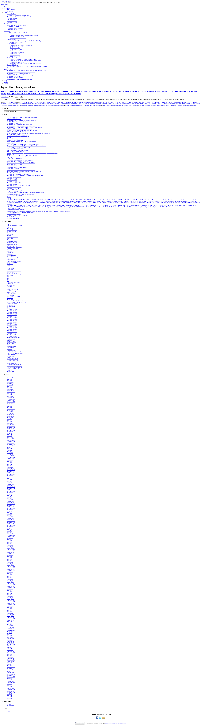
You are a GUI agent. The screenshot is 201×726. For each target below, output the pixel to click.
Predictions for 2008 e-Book (14, 177)
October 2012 (10, 552)
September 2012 (11, 553)
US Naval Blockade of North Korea (122, 105)
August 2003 (10, 669)
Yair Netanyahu (178, 105)
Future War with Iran (12, 262)
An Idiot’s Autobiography (13, 134)
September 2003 (11, 668)
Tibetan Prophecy (11, 356)
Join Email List (10, 154)
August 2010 (10, 589)
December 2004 (11, 658)
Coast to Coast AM (110, 102)
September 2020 (11, 430)
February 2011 (10, 580)
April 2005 (9, 655)
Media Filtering (11, 285)
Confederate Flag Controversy (14, 247)
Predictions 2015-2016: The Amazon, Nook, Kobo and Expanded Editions (25, 175)
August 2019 (10, 446)
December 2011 (11, 566)
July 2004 (9, 662)
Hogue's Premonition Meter (14, 271)
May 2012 (9, 559)
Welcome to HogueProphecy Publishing (17, 32)
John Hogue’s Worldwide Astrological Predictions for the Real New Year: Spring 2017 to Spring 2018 (32, 153)
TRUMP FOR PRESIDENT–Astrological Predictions (20, 212)
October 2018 (10, 458)
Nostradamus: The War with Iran (18, 38)
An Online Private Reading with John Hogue (18, 136)
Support (6, 67)
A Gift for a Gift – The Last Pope (15, 77)
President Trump (11, 339)
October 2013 (10, 536)
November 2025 (11, 383)
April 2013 (9, 543)
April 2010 (9, 594)
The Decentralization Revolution (15, 351)
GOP (8, 103)
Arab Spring (10, 234)
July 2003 (9, 671)
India (8, 276)
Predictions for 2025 (12, 336)
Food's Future (10, 258)
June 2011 (9, 575)
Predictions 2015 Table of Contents (15, 172)
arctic (24, 102)
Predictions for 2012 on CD (17, 49)
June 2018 (9, 463)
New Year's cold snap (117, 103)
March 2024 (10, 396)
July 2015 (9, 511)
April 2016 (9, 498)
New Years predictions (128, 103)
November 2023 (11, 399)
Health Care (10, 269)
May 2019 (9, 450)
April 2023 (9, 407)
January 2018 (10, 468)
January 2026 (10, 382)
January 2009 (10, 616)
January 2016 (10, 502)
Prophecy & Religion (12, 39)
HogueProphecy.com (6, 1)
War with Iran (10, 371)
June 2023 (9, 406)
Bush (76, 102)
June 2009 (9, 609)
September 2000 (11, 692)
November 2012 (11, 550)
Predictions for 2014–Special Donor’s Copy (18, 15)
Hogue (27, 103)
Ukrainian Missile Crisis (13, 360)
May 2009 (9, 610)
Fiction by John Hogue (12, 65)
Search (6, 108)
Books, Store (7, 31)
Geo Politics (10, 264)
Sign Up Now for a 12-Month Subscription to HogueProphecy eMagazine (25, 192)
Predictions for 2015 (12, 320)
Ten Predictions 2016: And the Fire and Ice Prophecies (20, 194)
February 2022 (10, 413)
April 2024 (9, 394)
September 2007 (11, 630)
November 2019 (11, 441)
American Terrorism (12, 230)
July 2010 (9, 590)
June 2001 (9, 684)
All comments (10, 705)
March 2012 (10, 562)
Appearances (10, 11)
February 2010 (10, 597)
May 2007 (9, 634)
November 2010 (11, 584)
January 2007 (10, 640)
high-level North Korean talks (17, 103)
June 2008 (9, 621)
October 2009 (10, 603)
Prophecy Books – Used (13, 58)
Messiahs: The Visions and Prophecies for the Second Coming (25, 41)
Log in (8, 711)
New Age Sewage (11, 293)
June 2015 (9, 512)
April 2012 (9, 560)
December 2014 (11, 521)
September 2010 (11, 587)
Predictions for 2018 (10, 102)
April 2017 (9, 481)
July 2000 (9, 694)
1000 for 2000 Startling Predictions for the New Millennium (25, 59)
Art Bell (34, 102)
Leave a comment (191, 105)
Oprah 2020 (188, 103)
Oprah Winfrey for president (8, 105)
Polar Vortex (18, 105)
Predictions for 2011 (15, 50)
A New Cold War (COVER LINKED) (16, 131)
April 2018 (9, 465)
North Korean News (158, 103)
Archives (6, 80)
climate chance (82, 102)
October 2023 (10, 400)
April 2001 (9, 686)
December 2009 (11, 600)
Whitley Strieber (170, 105)
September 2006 (11, 644)
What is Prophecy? (11, 14)
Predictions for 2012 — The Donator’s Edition (18, 185)
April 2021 (9, 421)
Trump (103, 105)
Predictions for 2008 (12, 22)
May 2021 (9, 420)
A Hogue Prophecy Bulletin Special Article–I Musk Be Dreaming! (23, 130)
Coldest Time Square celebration (130, 102)
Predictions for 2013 (12, 317)
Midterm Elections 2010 (13, 289)
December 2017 (11, 470)
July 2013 (9, 539)
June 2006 (9, 647)
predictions (30, 105)
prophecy (36, 105)
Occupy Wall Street (12, 303)
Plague (8, 308)
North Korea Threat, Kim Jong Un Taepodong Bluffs (20, 160)
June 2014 (9, 529)
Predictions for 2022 (12, 330)
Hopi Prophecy (10, 272)
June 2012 (9, 557)
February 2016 (10, 501)
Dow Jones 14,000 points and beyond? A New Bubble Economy (23, 144)
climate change (90, 102)
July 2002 (9, 678)
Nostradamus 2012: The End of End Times (17, 25)
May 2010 (9, 593)
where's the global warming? (158, 105)
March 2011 (10, 579)
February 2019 (10, 454)
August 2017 (10, 475)
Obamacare (178, 103)
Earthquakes (10, 249)
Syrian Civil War (11, 347)
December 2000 (11, 688)
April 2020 (9, 436)
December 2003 (11, 667)
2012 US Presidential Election (14, 225)
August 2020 (10, 431)
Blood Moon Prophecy (12, 241)
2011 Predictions (11, 19)
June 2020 (9, 434)
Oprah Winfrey (196, 103)
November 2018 (11, 457)
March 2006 (10, 650)
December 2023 (11, 397)
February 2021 (10, 424)
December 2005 (11, 651)
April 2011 (9, 577)
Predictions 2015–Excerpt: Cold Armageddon (18, 174)
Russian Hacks (10, 343)
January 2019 (10, 455)
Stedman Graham (69, 105)
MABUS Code (10, 283)
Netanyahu (94, 103)
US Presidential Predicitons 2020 (15, 367)
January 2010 (10, 599)
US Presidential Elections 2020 (14, 366)
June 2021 (9, 419)
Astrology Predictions (12, 237)
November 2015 (11, 505)
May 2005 (9, 654)
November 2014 (11, 522)
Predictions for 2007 (12, 310)
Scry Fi (9, 344)
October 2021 (10, 416)
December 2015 (11, 504)
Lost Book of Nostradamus (13, 282)
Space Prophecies (11, 346)
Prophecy (9, 340)
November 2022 (11, 409)
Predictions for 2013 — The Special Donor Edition (19, 16)
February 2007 (10, 638)
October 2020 (10, 429)
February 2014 (10, 533)
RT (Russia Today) (11, 342)
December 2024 (11, 392)
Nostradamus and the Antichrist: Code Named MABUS (24, 35)
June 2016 (9, 495)
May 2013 (9, 542)
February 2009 (10, 614)
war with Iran (135, 105)
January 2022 (10, 414)
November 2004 (11, 660)
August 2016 (10, 492)
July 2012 (9, 556)
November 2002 (11, 675)
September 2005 (11, 652)
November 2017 (11, 471)
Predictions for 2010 (15, 53)
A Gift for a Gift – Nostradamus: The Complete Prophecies (21, 75)
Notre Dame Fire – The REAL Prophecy (17, 302)
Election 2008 (10, 252)
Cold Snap (118, 102)
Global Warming (11, 268)
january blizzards (42, 103)
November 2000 (11, 689)
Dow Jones (157, 102)
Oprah (183, 103)
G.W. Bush (183, 102)
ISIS (33, 103)
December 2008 (11, 617)
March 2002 (10, 679)
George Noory (190, 102)
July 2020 (9, 433)
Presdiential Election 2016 (13, 337)
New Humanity (11, 295)
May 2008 (9, 623)
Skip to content (4, 4)
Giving (8, 265)
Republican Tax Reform (45, 105)
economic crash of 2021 (166, 102)
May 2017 (9, 480)
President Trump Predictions (14, 191)
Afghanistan (10, 228)
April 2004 (9, 665)
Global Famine (10, 266)
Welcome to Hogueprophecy (14, 214)
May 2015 (9, 514)
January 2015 (10, 519)
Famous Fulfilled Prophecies (14, 257)
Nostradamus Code (11, 299)
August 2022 (10, 410)
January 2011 (10, 582)
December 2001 (11, 682)
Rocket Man (54, 105)
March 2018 (10, 467)
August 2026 (10, 377)
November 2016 (11, 488)
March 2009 (10, 613)
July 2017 (9, 477)
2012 (8, 224)
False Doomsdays (11, 255)
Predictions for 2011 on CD (17, 52)
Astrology (39, 102)
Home (5, 6)
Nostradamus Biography (13, 26)
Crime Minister (142, 102)
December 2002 (11, 674)
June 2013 (9, 540)
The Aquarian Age (11, 350)
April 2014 (9, 532)
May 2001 (9, 685)
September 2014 (11, 525)
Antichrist (9, 232)
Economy (9, 251)
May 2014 (9, 531)
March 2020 (10, 437)
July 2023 (9, 404)
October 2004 (10, 661)
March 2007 (10, 637)
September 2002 (11, 677)
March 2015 (10, 516)
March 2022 (10, 411)
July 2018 (9, 461)
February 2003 (10, 672)
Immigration (10, 275)
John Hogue (7, 8)
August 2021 (10, 417)
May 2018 (9, 464)
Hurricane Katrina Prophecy (14, 274)
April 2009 (9, 611)
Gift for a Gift (7, 69)
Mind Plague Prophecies (13, 291)
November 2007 (11, 628)
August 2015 (10, 509)
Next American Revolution (13, 296)
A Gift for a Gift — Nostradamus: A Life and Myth (19, 79)
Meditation (9, 286)
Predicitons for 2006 (12, 309)
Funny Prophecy (11, 259)
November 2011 (11, 567)
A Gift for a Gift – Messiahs (14, 76)
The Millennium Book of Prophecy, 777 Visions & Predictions (25, 63)
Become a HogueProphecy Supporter (16, 138)
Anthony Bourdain (11, 231)
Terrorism (9, 349)
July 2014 (9, 528)
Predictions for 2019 (12, 326)
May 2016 (9, 497)
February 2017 (10, 484)
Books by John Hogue (12, 242)
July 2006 (9, 645)
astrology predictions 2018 (60, 102)
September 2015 (11, 508)
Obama (173, 103)
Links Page (9, 157)
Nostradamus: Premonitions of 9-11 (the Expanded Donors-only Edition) (25, 171)
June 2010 (9, 592)
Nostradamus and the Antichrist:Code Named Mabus (15, 28)
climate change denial (99, 102)
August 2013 (10, 538)
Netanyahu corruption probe (104, 103)
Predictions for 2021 (12, 329)
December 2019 (11, 440)
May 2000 (9, 696)
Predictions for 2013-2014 (16, 46)
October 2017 (10, 472)
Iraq (8, 279)
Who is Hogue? (11, 9)
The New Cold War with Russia (15, 353)
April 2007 (9, 635)
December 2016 (11, 487)
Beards (8, 240)
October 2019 (10, 443)
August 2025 (10, 385)
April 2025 (9, 387)
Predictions (6, 12)
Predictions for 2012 (12, 18)
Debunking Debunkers (12, 248)
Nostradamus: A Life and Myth (17, 36)
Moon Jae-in (87, 103)
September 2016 (11, 491)
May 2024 (9, 393)
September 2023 (11, 402)
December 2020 (11, 426)
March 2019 (10, 453)
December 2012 (11, 549)
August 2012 (10, 555)
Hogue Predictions (11, 43)
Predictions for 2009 (12, 21)
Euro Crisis (9, 254)
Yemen (184, 105)
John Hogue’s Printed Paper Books (15, 151)
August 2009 (10, 606)
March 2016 (10, 499)
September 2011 (11, 570)
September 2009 (11, 604)
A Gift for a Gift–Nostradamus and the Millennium (19, 129)
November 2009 (11, 601)
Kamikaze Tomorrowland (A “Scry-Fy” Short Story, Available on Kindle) (28, 66)
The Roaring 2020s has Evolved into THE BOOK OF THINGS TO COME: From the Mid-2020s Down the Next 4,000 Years (38, 211)
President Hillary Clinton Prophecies (16, 189)
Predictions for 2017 (12, 323)
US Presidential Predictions (13, 368)
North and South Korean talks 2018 (144, 103)
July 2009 (9, 607)
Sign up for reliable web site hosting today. (115, 723)
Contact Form (10, 143)
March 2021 (10, 423)
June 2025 (9, 386)
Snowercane (61, 105)
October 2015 (10, 506)
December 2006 (11, 641)
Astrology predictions (47, 102)
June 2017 (9, 478)
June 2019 (9, 448)
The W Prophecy (11, 354)
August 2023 (10, 403)
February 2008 (10, 627)
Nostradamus (7, 23)
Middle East (81, 103)
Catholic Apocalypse (12, 244)
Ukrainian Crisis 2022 (12, 359)
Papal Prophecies (11, 306)
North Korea (10, 298)
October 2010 (10, 586)
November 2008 (11, 618)
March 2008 (10, 626)
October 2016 (10, 489)
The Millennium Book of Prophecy (15, 209)
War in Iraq (9, 370)
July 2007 (9, 633)
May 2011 (9, 576)
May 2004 (9, 664)
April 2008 (9, 624)
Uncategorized (10, 361)
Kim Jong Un (57, 103)
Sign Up (6, 82)
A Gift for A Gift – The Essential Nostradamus (18, 73)
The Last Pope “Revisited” (16, 42)
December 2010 (11, 583)
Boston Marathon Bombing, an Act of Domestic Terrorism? (21, 141)
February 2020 (10, 438)
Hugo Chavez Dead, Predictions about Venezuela (19, 147)
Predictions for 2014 (12, 319)
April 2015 (9, 515)
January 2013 (10, 548)
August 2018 (10, 460)
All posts (9, 704)
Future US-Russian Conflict (14, 261)
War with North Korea (144, 105)
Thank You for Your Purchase (14, 195)
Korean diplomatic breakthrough (69, 103)
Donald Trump (150, 102)
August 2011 (10, 572)
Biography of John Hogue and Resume (16, 140)
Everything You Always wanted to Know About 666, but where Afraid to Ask (26, 146)
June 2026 (9, 379)
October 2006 (10, 643)
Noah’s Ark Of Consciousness (14, 158)
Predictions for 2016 (12, 322)
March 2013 (10, 545)
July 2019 (9, 447)
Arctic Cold (29, 102)
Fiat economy (176, 102)
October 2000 (10, 691)
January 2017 (10, 485)
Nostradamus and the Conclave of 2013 (17, 167)
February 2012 (10, 563)
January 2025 (10, 390)
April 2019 (9, 451)
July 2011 (9, 573)
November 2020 (11, 427)
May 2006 (9, 648)
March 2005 (10, 657)
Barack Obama (71, 102)
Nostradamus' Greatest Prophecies (15, 300)
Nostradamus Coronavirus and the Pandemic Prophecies (21, 170)
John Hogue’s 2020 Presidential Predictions (17, 150)
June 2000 (9, 695)
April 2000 (9, 698)
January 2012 (10, 565)
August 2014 (10, 526)
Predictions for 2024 (12, 334)
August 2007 (10, 631)
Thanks (9, 197)
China (8, 245)
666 (8, 227)
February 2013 (10, 546)
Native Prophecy (11, 292)
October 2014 (10, 523)
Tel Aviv (82, 105)
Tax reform (77, 105)
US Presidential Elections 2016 (14, 364)
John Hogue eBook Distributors (15, 148)
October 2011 (10, 569)
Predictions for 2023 (12, 333)
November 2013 (11, 535)
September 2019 (11, 444)
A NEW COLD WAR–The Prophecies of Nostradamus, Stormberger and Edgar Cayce (28, 133)
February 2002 (10, 681)
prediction (24, 105)
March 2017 (10, 482)
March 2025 (10, 389)
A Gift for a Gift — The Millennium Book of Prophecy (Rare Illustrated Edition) (27, 70)
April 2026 (9, 380)
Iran (30, 103)
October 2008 (10, 620)
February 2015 (10, 518)
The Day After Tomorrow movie (93, 105)
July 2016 (9, 494)
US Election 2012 (11, 363)
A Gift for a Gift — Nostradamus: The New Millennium (21, 72)
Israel (36, 103)
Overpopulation (11, 305)
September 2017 (11, 474)
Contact (6, 83)
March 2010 (10, 596)
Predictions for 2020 (12, 327)
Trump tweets (109, 105)
